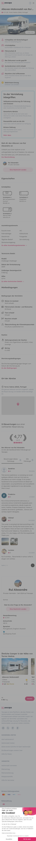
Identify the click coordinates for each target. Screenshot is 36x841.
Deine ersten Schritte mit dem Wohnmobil (15, 747)
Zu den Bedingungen (9, 368)
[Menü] (31, 3)
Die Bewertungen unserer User (11, 750)
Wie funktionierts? (7, 739)
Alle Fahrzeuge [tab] (28, 460)
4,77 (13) (5, 12)
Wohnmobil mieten (8, 743)
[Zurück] (3, 666)
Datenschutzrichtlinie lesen (8, 833)
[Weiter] (26, 666)
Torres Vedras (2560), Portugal (18, 12)
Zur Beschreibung (8, 157)
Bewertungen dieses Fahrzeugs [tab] (12, 460)
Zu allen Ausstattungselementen (13, 245)
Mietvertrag (5, 769)
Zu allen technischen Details (12, 281)
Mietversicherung (7, 773)
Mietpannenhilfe (7, 776)
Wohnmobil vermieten (9, 765)
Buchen (29, 698)
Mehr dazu (7, 135)
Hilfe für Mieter (6, 754)
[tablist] (18, 461)
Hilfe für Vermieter (7, 780)
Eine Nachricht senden (18, 170)
